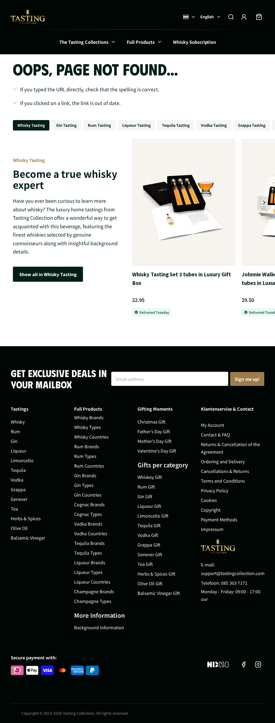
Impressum (212, 529)
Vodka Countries (90, 533)
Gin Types (83, 485)
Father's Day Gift (154, 431)
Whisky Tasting (31, 125)
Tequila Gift (149, 525)
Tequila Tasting (176, 125)
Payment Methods (219, 519)
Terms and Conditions (223, 481)
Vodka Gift (148, 535)
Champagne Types (92, 601)
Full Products (141, 42)
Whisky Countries (91, 436)
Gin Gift (145, 496)
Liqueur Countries (92, 582)
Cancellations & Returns (225, 471)
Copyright (210, 510)
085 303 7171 (234, 583)
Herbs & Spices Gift (156, 573)
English (207, 16)
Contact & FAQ (215, 434)
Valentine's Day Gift (157, 450)
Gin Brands (85, 475)
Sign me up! (247, 379)
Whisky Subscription (194, 42)
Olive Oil (19, 528)
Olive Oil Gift (150, 583)
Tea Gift (145, 564)
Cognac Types (88, 514)
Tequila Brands (89, 543)
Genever (19, 499)
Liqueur (18, 450)
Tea (14, 508)
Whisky (18, 421)
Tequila (18, 470)
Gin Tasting (66, 125)
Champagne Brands (94, 591)
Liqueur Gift (149, 506)
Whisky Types (87, 427)
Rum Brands (86, 446)
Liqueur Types (88, 572)
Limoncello (22, 460)
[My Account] (244, 17)
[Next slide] (264, 202)
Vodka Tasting (214, 125)
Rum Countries (89, 465)
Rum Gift (146, 486)
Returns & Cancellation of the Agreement (230, 448)
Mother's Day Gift (155, 441)
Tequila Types (88, 553)
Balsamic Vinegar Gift (159, 593)
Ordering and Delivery (223, 461)
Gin (14, 441)
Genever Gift (150, 554)
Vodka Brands (88, 523)
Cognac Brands (89, 504)
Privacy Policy (214, 490)
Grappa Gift (149, 544)
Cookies (209, 500)
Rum (15, 431)
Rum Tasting (99, 125)
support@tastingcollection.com (233, 573)
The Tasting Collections (83, 42)
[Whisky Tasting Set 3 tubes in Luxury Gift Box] (183, 202)
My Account (212, 425)
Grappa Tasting (251, 125)
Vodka (17, 479)
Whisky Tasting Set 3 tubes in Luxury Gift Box (181, 278)
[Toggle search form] (231, 17)
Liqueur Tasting (136, 125)
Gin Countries (87, 494)
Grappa (18, 489)
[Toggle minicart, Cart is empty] (259, 17)
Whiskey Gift (150, 477)
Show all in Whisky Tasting (48, 274)
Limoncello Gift (153, 515)
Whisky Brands (88, 417)
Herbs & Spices (26, 518)
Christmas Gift (151, 421)
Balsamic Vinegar (28, 537)
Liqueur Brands (89, 562)
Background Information (99, 627)
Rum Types (85, 456)
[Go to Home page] (28, 17)
